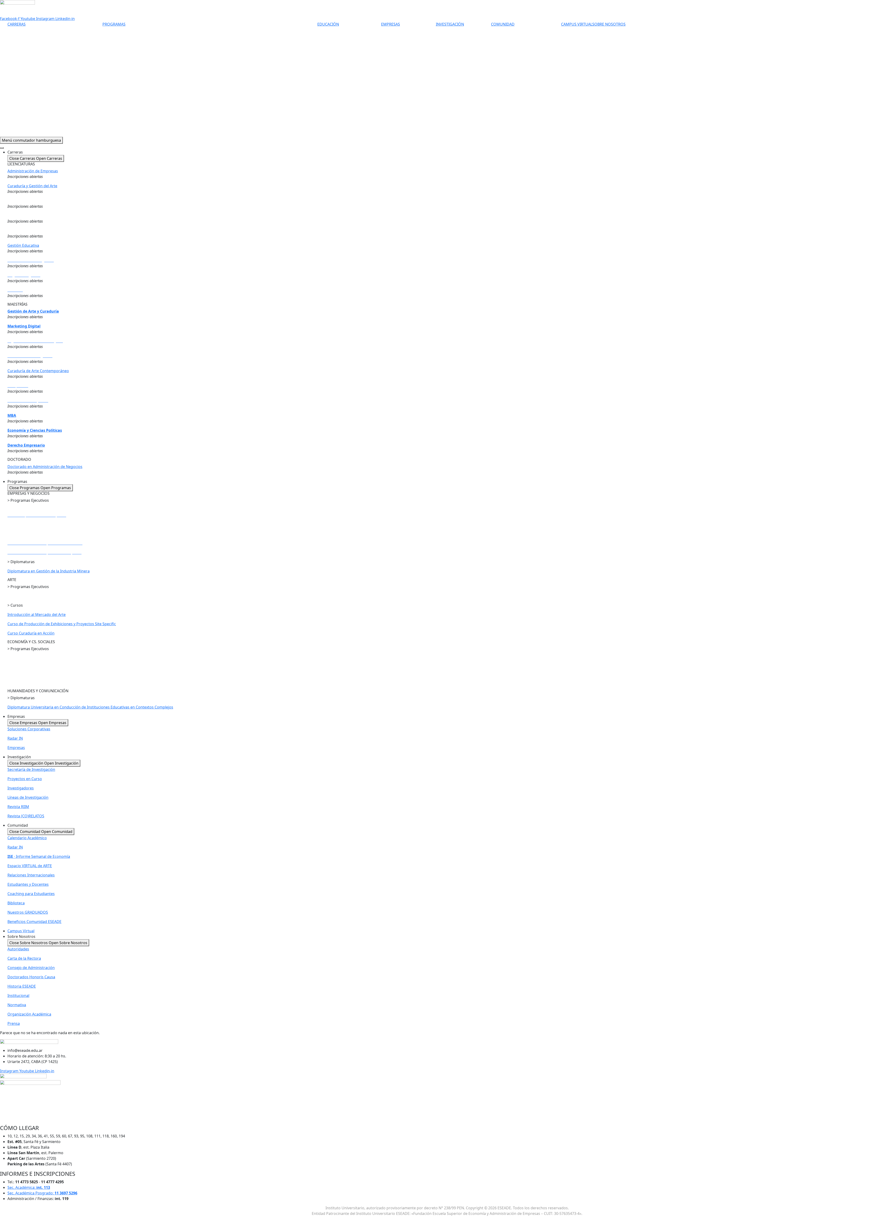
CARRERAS (16, 24)
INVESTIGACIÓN (450, 24)
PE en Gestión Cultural (27, 595)
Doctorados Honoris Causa (31, 976)
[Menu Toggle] (2, 148)
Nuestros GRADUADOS (27, 912)
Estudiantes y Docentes (28, 884)
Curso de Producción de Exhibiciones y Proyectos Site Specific (61, 623)
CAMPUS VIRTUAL (576, 24)
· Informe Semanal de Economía (38, 856)
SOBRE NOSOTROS (609, 24)
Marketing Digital (24, 326)
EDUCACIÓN (328, 24)
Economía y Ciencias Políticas (34, 430)
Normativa (16, 1004)
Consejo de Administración (31, 967)
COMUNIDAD (503, 24)
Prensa (13, 1023)
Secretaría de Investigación (31, 769)
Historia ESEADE (21, 986)
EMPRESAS (390, 24)
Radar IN (15, 738)
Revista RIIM (18, 806)
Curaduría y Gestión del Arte (32, 185)
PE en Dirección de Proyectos (33, 509)
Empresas (16, 747)
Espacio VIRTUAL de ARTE (29, 865)
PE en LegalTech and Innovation (35, 672)
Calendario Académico (27, 837)
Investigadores (20, 788)
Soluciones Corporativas (28, 729)
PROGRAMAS (113, 24)
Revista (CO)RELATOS (25, 816)
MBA (11, 415)
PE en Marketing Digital (28, 524)
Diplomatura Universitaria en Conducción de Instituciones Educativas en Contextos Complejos (90, 707)
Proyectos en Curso (24, 778)
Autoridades (18, 949)
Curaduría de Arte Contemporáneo (38, 370)
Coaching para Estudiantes (31, 893)
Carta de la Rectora (24, 958)
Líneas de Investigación (27, 797)
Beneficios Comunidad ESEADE (34, 921)
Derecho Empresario (26, 445)
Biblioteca (16, 903)
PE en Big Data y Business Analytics (38, 533)
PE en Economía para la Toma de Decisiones (46, 667)
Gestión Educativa (23, 245)
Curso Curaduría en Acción (30, 633)
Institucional (18, 995)
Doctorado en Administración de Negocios (44, 466)
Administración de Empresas (32, 171)
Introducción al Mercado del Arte (36, 614)
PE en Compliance (23, 658)
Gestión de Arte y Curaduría (33, 311)
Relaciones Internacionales (31, 875)
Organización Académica (29, 1014)
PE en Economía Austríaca (30, 682)
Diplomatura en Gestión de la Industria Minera (48, 571)
